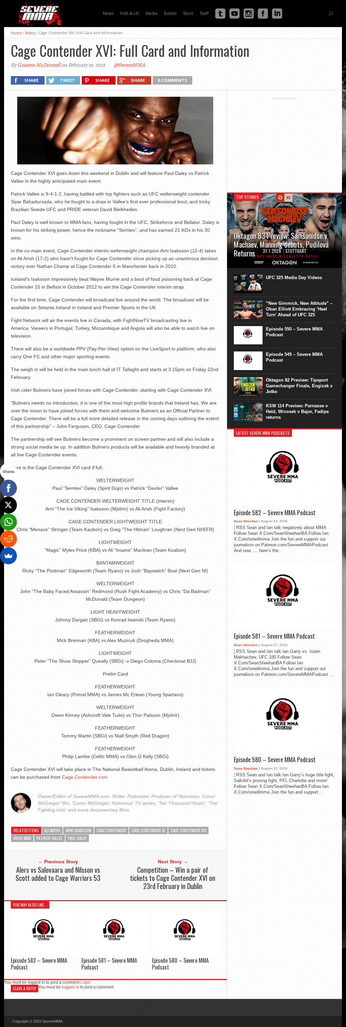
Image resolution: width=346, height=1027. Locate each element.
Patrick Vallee (49, 838)
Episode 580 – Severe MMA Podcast (180, 963)
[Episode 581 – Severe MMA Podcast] (115, 954)
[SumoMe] (8, 555)
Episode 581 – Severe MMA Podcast (109, 963)
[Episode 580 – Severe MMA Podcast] (186, 954)
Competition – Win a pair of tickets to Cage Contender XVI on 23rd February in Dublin (172, 878)
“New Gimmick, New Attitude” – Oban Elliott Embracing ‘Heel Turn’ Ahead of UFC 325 (299, 309)
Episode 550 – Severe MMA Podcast (294, 331)
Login (85, 982)
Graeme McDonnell (39, 65)
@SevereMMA (129, 65)
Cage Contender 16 (148, 830)
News (30, 32)
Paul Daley (77, 838)
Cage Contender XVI (188, 830)
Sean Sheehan (246, 521)
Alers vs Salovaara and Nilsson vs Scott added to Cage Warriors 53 (58, 874)
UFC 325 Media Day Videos (294, 277)
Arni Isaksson (78, 830)
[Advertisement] (284, 142)
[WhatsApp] (8, 522)
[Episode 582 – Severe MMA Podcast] (44, 954)
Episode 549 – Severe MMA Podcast (294, 357)
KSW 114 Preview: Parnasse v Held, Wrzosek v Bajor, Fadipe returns (297, 411)
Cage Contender (111, 830)
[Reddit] (8, 538)
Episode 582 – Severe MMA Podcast (39, 963)
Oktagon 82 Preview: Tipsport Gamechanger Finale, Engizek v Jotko (299, 386)
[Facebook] (8, 488)
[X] (8, 505)
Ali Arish (52, 830)
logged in (70, 987)
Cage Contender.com (84, 777)
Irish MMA (22, 838)
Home (16, 32)
